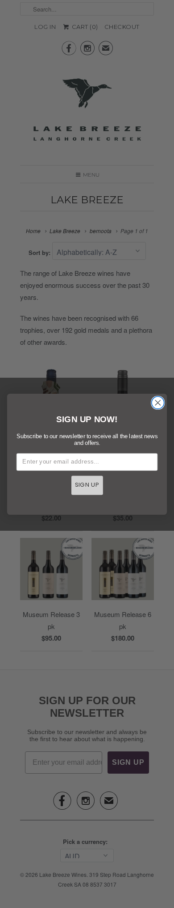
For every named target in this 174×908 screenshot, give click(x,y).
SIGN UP (87, 485)
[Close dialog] (158, 402)
